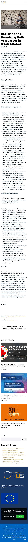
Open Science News (12, 320)
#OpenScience (10, 316)
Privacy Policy (16, 537)
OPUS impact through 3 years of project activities (13, 463)
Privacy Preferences (9, 516)
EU (1, 318)
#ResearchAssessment (20, 316)
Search (3, 435)
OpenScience (6, 318)
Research (13, 318)
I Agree (20, 516)
